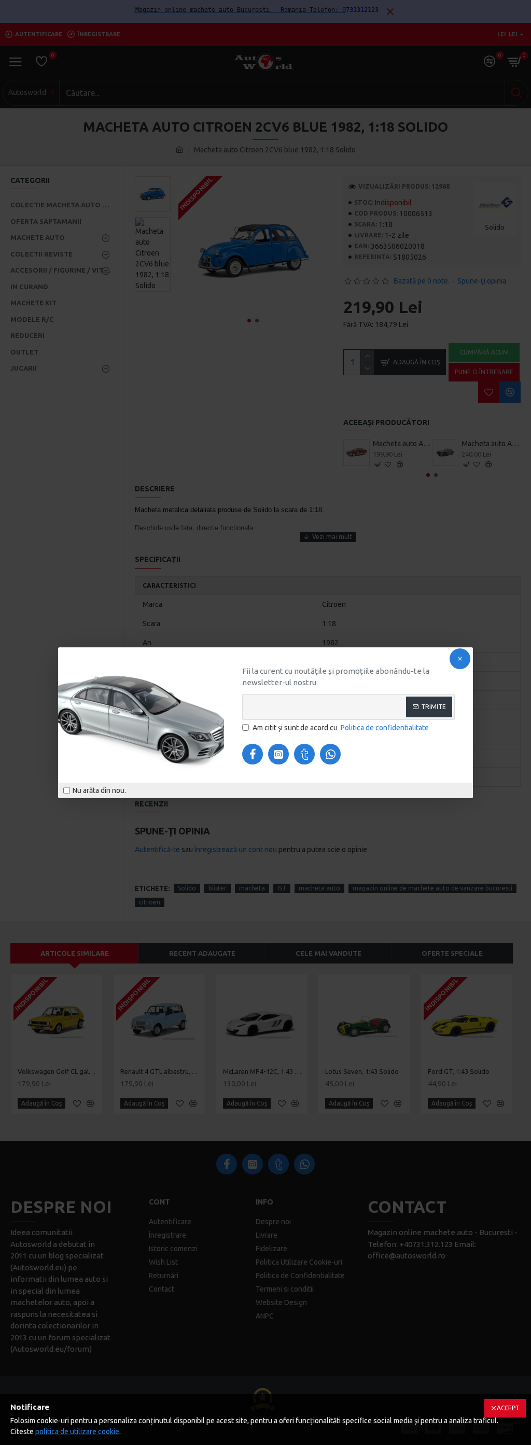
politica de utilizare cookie (77, 1431)
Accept (508, 1408)
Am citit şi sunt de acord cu (341, 728)
